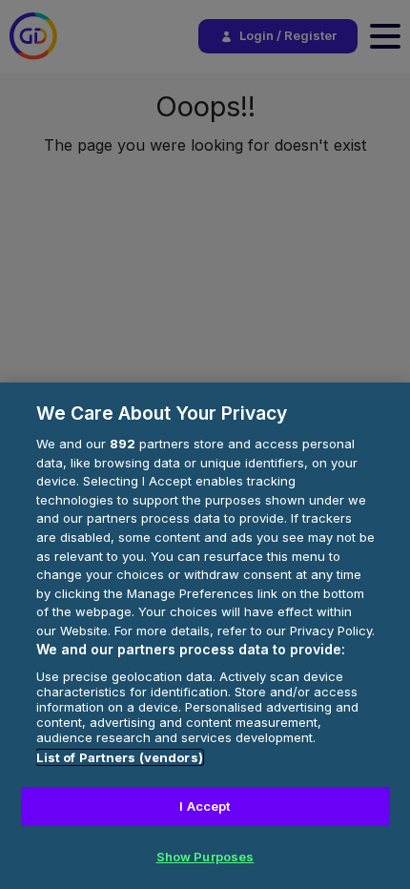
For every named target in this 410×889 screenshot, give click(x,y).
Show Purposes (205, 856)
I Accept (204, 806)
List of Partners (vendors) (119, 757)
